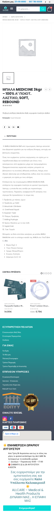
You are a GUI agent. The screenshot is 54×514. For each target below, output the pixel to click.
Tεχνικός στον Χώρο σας (11, 385)
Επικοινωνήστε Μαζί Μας (12, 332)
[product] (39, 289)
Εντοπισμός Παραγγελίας (12, 336)
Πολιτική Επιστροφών (10, 358)
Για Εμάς (6, 351)
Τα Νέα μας (7, 354)
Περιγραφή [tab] (11, 136)
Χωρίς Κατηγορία (15, 118)
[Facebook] (45, 2)
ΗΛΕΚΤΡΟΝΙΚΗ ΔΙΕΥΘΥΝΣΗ (18, 127)
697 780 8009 (35, 1)
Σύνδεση (6, 340)
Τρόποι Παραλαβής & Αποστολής (15, 366)
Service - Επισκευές (10, 381)
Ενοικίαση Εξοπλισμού (11, 377)
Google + (14, 127)
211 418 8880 (14, 1)
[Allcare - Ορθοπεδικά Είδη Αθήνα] (6, 8)
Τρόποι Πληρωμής (9, 362)
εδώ (6, 240)
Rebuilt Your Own (9, 389)
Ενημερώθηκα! (27, 508)
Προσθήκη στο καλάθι (21, 282)
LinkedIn (9, 127)
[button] (41, 273)
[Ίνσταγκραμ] (49, 2)
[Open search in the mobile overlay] (31, 8)
